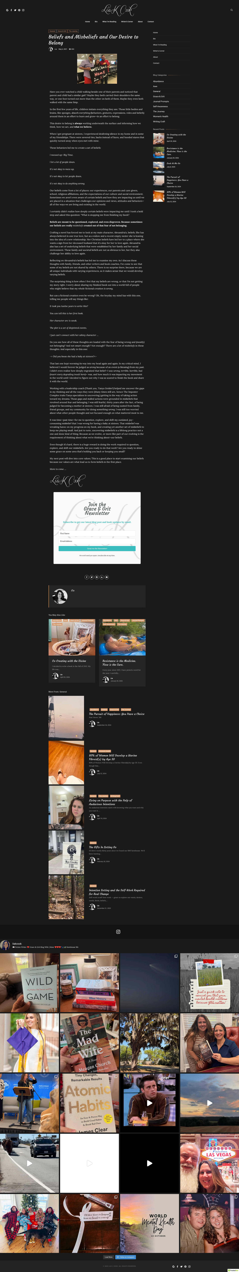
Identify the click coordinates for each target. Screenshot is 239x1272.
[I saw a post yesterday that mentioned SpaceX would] (149, 982)
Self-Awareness (109, 624)
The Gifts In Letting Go (102, 847)
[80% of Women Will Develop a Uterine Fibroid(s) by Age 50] (66, 762)
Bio (96, 22)
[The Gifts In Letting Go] (66, 852)
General (52, 31)
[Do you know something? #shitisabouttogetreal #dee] (149, 1103)
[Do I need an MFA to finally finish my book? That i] (89, 982)
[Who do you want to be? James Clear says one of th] (89, 1103)
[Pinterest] (19, 10)
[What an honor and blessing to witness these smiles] (29, 1163)
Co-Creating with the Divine (69, 661)
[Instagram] (23, 10)
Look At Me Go (173, 163)
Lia (56, 49)
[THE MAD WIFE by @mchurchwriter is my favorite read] (89, 1042)
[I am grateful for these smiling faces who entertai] (29, 1223)
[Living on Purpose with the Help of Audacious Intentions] (66, 807)
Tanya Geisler (105, 388)
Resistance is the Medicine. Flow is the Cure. (177, 151)
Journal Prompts (87, 620)
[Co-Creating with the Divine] (158, 138)
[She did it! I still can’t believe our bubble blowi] (29, 1042)
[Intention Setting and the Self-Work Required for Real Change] (66, 897)
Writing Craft (115, 796)
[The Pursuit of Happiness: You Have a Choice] (66, 717)
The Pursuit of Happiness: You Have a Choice (116, 714)
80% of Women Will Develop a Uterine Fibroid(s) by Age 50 (176, 195)
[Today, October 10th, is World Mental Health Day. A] (149, 1223)
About (140, 22)
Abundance (57, 620)
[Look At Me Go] (158, 167)
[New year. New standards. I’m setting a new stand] (89, 1163)
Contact (151, 22)
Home (87, 22)
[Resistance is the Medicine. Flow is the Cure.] (158, 152)
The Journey (73, 31)
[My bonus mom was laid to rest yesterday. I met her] (89, 1223)
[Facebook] (11, 10)
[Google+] (7, 10)
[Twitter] (15, 10)
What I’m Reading (109, 22)
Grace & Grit (62, 31)
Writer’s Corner (127, 22)
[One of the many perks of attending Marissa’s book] (149, 1042)
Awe (65, 620)
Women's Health (104, 751)
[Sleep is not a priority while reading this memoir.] (29, 982)
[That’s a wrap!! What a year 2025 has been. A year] (149, 1163)
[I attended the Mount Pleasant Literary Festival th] (29, 1103)
